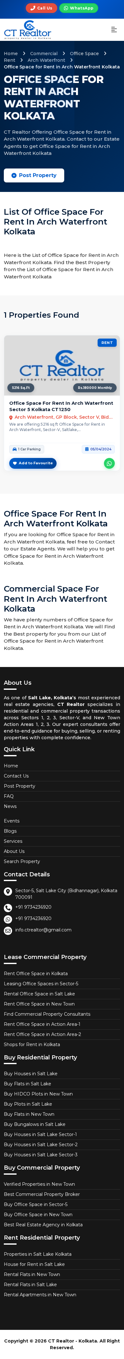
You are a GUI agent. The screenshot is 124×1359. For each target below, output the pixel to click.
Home (11, 53)
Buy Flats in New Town (29, 1114)
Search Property (22, 861)
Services (13, 841)
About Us (14, 851)
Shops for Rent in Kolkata (32, 1044)
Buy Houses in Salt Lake (31, 1073)
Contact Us (16, 776)
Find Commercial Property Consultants (47, 1014)
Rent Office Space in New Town (39, 1004)
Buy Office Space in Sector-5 (35, 1204)
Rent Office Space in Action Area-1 (42, 1024)
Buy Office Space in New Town (38, 1214)
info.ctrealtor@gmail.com (43, 930)
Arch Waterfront (46, 60)
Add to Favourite (36, 463)
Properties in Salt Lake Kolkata (38, 1254)
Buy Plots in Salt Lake (28, 1104)
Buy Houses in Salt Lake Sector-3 (41, 1155)
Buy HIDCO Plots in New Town (38, 1094)
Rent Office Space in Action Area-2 (42, 1034)
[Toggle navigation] (114, 30)
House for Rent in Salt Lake (34, 1264)
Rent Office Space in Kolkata (36, 973)
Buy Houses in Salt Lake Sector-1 (40, 1134)
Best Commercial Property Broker (42, 1194)
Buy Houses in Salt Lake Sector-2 (41, 1144)
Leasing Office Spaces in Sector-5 (41, 984)
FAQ (9, 796)
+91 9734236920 (33, 907)
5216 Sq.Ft (21, 388)
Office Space (84, 53)
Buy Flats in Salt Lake (27, 1084)
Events (11, 821)
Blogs (10, 831)
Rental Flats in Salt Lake (30, 1284)
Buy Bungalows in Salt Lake (34, 1124)
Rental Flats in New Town (32, 1274)
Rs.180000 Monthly (95, 388)
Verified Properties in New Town (39, 1184)
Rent (9, 60)
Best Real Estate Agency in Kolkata (43, 1225)
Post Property (38, 175)
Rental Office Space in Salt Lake (39, 994)
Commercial (44, 53)
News (10, 806)
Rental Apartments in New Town (40, 1295)
